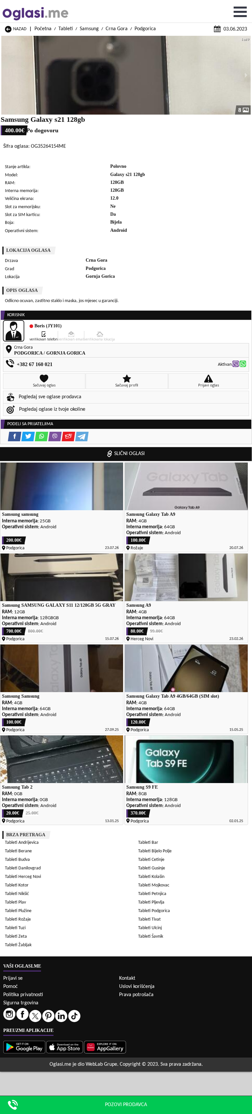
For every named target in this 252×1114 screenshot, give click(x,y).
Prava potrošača (136, 994)
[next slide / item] (246, 75)
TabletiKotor (17, 885)
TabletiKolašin (151, 876)
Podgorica (145, 29)
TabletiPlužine (18, 910)
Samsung (89, 29)
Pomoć (10, 986)
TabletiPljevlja (151, 902)
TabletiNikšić (17, 893)
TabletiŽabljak (18, 945)
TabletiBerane (18, 851)
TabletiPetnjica (152, 893)
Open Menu (240, 12)
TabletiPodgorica (154, 910)
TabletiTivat (149, 919)
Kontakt (127, 978)
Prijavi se (13, 978)
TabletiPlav (15, 902)
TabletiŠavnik (150, 936)
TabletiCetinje (151, 859)
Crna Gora (117, 29)
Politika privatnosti (23, 994)
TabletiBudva (17, 859)
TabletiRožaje (18, 919)
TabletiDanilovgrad (23, 868)
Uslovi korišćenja (137, 986)
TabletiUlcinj (150, 928)
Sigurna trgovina (20, 1003)
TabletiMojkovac (153, 885)
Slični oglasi (129, 453)
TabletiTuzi (15, 928)
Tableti (65, 29)
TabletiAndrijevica (22, 842)
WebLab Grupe (101, 1064)
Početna (43, 29)
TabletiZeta (16, 936)
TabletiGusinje (151, 868)
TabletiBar (148, 842)
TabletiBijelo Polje (155, 851)
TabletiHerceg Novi (23, 876)
